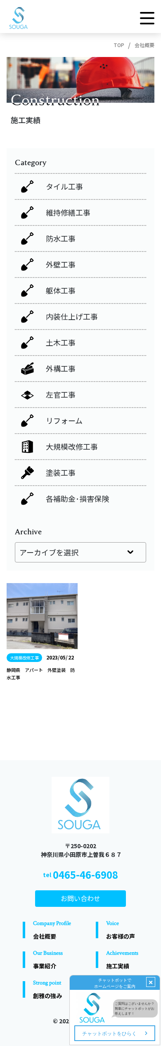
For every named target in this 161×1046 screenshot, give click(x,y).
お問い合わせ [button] (80, 898)
